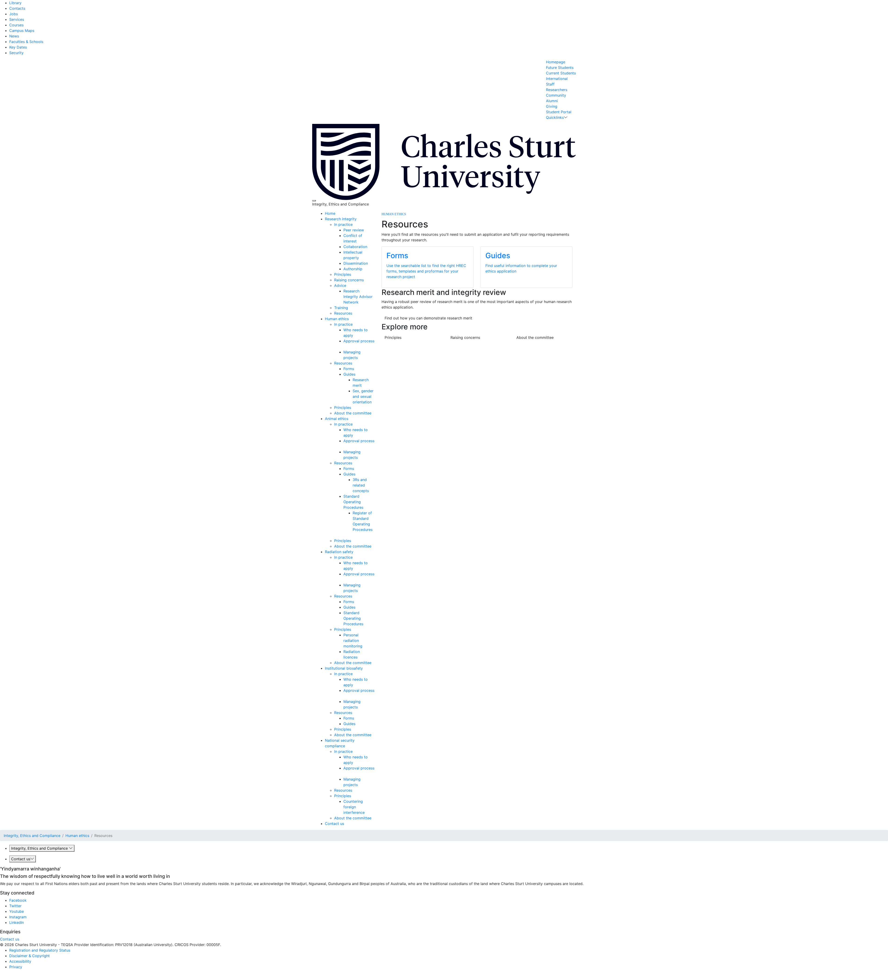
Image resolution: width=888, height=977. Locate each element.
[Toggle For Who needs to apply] (354, 335)
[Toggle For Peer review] (365, 230)
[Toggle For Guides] (357, 374)
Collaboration (355, 246)
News (14, 36)
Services (16, 19)
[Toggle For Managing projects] (359, 357)
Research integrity (341, 219)
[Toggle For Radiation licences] (359, 657)
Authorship (352, 268)
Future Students (560, 67)
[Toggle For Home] (337, 213)
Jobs (13, 14)
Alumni (552, 100)
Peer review (353, 230)
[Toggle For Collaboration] (369, 246)
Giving (551, 106)
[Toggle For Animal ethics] (350, 418)
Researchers (556, 89)
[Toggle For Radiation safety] (355, 551)
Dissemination (355, 263)
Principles (342, 274)
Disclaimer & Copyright (29, 955)
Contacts (17, 8)
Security (16, 52)
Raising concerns (349, 280)
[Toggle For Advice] (347, 285)
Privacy (15, 967)
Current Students (561, 73)
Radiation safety (339, 551)
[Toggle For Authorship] (364, 268)
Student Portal (558, 112)
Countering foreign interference (354, 807)
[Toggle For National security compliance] (346, 746)
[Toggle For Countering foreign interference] (366, 812)
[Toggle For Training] (349, 307)
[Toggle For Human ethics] (350, 318)
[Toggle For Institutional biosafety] (364, 668)
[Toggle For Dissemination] (369, 263)
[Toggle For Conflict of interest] (358, 241)
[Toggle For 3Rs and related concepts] (370, 490)
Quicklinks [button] (555, 117)
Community (556, 95)
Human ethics (337, 318)
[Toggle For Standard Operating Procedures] (365, 507)
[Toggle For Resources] (354, 313)
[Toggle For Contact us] (345, 823)
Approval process (358, 341)
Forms (348, 368)
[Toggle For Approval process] (344, 346)
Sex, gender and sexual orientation (363, 396)
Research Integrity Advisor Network (358, 296)
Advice (340, 285)
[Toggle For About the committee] (373, 413)
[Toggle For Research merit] (363, 385)
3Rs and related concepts (361, 485)
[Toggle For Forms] (355, 368)
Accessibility (20, 961)
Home (330, 213)
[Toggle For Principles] (352, 274)
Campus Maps (21, 30)
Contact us (334, 823)
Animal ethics (336, 418)
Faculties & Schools (26, 41)
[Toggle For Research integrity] (358, 219)
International (557, 78)
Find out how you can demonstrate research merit (428, 318)
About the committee (352, 413)
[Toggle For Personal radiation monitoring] (364, 646)
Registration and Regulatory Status (39, 950)
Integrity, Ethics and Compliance (32, 835)
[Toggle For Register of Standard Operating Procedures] (353, 535)
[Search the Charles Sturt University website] (314, 200)
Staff (550, 84)
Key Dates (18, 47)
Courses (16, 25)
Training (341, 307)
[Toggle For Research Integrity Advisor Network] (360, 302)
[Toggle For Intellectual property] (360, 257)
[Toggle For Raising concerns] (365, 280)
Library (15, 2)
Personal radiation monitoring (352, 640)
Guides (349, 374)
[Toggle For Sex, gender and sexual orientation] (373, 402)
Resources (343, 313)
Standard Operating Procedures (353, 502)
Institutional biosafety (344, 668)
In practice (343, 224)
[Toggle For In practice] (354, 224)
